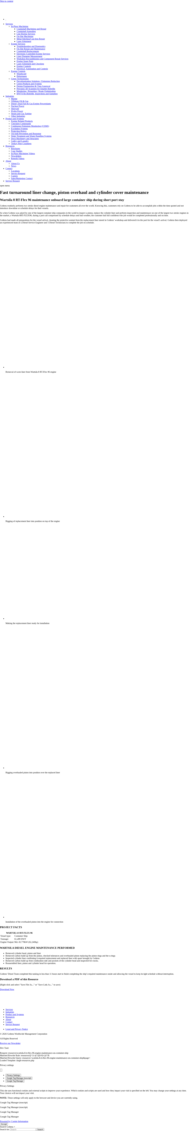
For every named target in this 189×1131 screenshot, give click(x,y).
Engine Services (18, 44)
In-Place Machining (19, 26)
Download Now (7, 989)
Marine (14, 98)
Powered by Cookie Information (14, 1121)
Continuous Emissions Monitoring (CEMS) (30, 126)
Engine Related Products (22, 121)
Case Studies (16, 151)
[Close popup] (1, 1070)
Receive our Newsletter (10, 1043)
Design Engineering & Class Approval (33, 86)
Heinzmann (22, 76)
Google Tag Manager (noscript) (19, 1078)
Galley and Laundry (20, 141)
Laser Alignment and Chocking (30, 64)
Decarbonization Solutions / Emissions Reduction (38, 81)
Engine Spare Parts (25, 61)
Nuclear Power (17, 106)
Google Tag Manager (15, 1081)
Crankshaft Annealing (26, 31)
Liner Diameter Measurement (29, 56)
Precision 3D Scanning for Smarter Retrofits (36, 89)
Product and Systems (15, 118)
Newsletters (16, 156)
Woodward (21, 74)
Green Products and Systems (29, 84)
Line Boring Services (26, 34)
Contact (9, 168)
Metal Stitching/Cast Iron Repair (31, 39)
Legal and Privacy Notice (17, 1029)
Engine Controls (24, 66)
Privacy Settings (13, 1075)
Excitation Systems (19, 128)
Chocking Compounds (21, 123)
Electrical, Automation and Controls (32, 69)
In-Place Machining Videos (23, 153)
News (13, 166)
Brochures (15, 148)
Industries (10, 96)
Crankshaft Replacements (28, 51)
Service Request (18, 173)
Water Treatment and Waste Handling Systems (31, 136)
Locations (15, 171)
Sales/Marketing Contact (22, 178)
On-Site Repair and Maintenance (31, 49)
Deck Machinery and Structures (25, 138)
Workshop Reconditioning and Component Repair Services (42, 59)
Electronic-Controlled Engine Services (33, 54)
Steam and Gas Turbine (21, 113)
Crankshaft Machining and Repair (31, 29)
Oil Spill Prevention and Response (26, 133)
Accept (4, 1124)
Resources (10, 146)
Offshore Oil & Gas (19, 101)
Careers (14, 176)
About (8, 161)
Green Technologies (20, 79)
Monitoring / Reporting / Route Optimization (36, 91)
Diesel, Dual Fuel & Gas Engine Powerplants (31, 103)
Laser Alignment (24, 41)
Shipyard (15, 108)
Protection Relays (18, 131)
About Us (15, 163)
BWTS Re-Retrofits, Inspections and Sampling (37, 94)
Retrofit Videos (17, 158)
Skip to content (6, 1)
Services (9, 24)
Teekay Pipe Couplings (21, 143)
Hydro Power (17, 111)
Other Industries (18, 116)
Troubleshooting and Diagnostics (31, 46)
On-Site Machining (25, 36)
